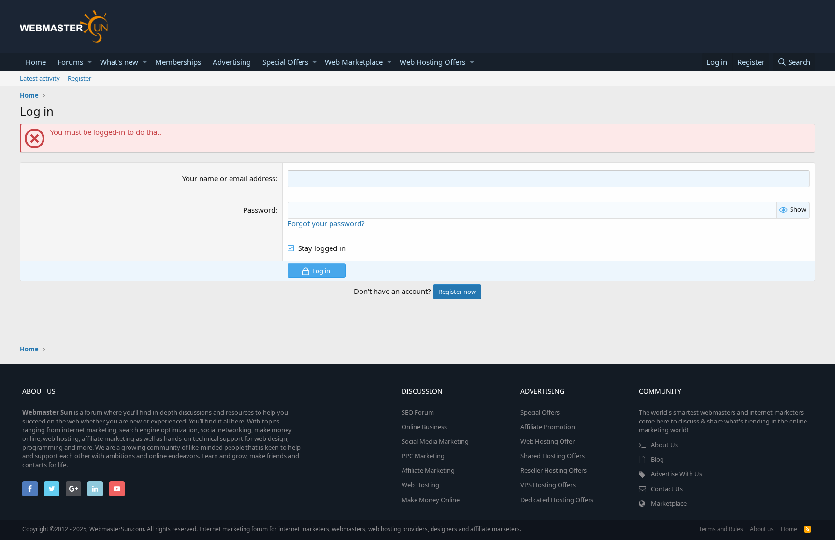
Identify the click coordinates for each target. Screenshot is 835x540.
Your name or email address (228, 178)
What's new (119, 62)
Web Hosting (420, 485)
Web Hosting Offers (432, 62)
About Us (664, 444)
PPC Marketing (423, 456)
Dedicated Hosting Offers (556, 500)
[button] (89, 62)
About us (762, 529)
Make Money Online (431, 500)
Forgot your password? (326, 223)
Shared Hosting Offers (552, 456)
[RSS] (807, 529)
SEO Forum (418, 412)
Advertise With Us (676, 473)
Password (259, 210)
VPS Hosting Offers (548, 485)
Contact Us (667, 488)
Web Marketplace (354, 62)
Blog (657, 459)
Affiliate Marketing (428, 470)
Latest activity (40, 78)
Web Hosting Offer (547, 441)
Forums (70, 62)
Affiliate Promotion (547, 427)
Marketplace (669, 503)
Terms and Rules (721, 529)
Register (79, 78)
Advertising (232, 62)
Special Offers (285, 62)
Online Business (424, 427)
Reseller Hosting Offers (553, 470)
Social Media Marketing (435, 441)
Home (36, 62)
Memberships (178, 62)
